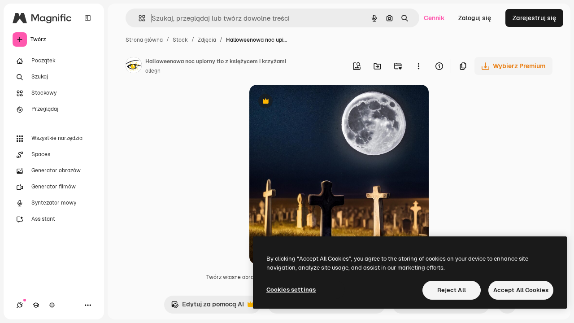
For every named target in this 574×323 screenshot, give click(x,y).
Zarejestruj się (534, 18)
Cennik (434, 18)
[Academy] (36, 305)
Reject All (451, 290)
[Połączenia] (20, 305)
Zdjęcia (207, 40)
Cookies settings (291, 289)
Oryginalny (311, 102)
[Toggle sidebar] (88, 18)
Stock (180, 40)
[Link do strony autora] (134, 66)
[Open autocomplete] (138, 18)
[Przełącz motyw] (52, 305)
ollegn (153, 70)
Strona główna (144, 40)
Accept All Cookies (520, 290)
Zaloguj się (474, 18)
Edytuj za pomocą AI (207, 306)
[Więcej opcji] (418, 66)
